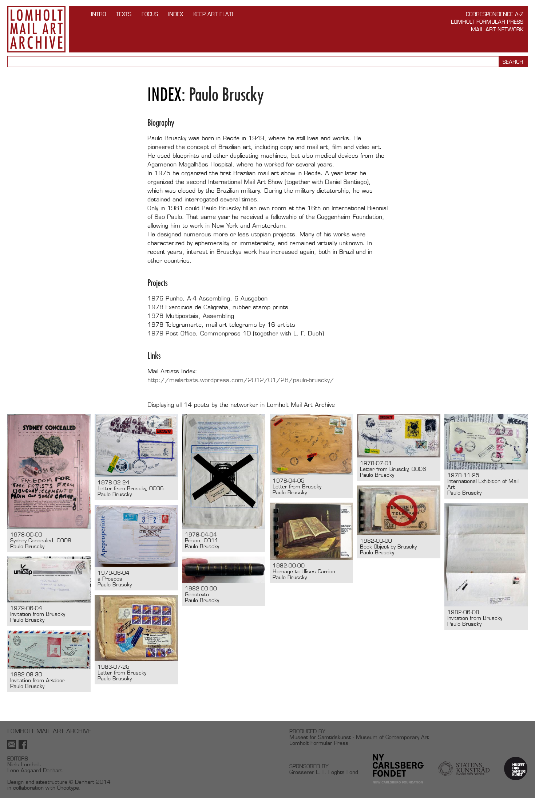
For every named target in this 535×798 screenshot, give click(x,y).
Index (175, 14)
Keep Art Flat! (213, 14)
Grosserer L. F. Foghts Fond (323, 772)
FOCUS (150, 14)
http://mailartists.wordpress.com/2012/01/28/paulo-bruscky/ (240, 380)
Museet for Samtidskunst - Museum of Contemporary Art (359, 737)
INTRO (98, 14)
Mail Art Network (497, 29)
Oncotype (68, 788)
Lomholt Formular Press (487, 22)
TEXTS (123, 14)
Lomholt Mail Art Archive (36, 29)
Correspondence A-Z (494, 14)
